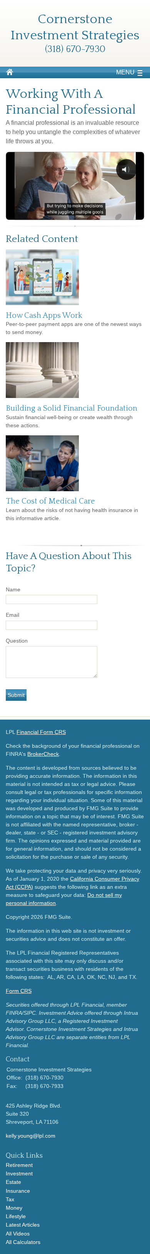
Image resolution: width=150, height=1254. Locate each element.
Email (12, 615)
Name (13, 589)
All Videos (18, 1233)
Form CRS (19, 991)
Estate (13, 1182)
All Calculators (23, 1242)
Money (14, 1208)
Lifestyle (16, 1216)
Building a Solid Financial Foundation (71, 408)
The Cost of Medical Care (50, 501)
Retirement (19, 1165)
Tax (10, 1199)
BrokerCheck (43, 754)
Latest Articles (23, 1225)
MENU (125, 72)
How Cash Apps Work (44, 315)
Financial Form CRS (41, 732)
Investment (19, 1173)
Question (17, 641)
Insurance (18, 1191)
